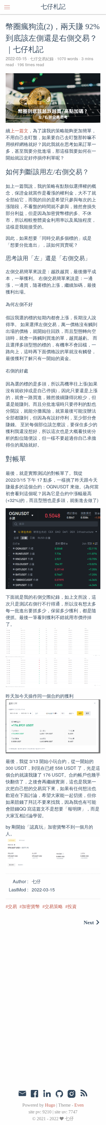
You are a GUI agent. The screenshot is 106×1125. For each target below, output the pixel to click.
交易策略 (54, 906)
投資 (72, 906)
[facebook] (35, 1094)
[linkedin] (47, 1094)
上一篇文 (19, 130)
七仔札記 (53, 7)
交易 (12, 906)
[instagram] (72, 1094)
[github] (59, 1094)
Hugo (50, 1105)
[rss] (84, 1094)
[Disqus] (53, 1008)
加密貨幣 (31, 906)
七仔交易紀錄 (42, 58)
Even (79, 1105)
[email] (22, 1093)
